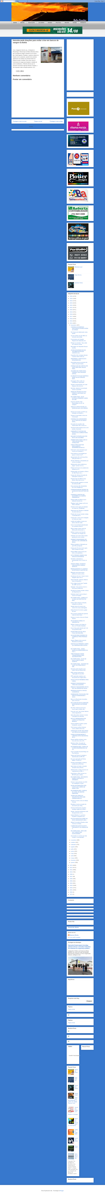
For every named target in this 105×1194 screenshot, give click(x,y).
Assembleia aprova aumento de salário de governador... (79, 363)
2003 (71, 885)
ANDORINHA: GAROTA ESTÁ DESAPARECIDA (78, 359)
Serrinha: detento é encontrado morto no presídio (79, 389)
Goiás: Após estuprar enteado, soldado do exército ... (79, 603)
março (73, 858)
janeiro (73, 862)
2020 (71, 309)
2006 (71, 878)
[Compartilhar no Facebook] (21, 71)
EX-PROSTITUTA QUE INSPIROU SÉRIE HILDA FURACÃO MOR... (79, 377)
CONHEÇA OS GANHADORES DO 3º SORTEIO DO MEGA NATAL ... (79, 420)
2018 (71, 314)
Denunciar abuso (73, 927)
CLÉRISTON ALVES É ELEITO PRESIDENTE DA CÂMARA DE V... (79, 827)
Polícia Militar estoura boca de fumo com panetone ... (78, 552)
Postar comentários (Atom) (39, 126)
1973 (71, 894)
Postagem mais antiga (56, 121)
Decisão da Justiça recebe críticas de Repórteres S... (80, 591)
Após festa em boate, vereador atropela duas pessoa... (79, 766)
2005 (71, 881)
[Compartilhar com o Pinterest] (23, 71)
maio (72, 853)
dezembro (74, 325)
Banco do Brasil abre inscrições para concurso (79, 699)
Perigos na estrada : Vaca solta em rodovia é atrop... (79, 343)
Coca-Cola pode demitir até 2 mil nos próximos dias (79, 628)
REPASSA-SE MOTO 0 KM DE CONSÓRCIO (79, 691)
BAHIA (15, 22)
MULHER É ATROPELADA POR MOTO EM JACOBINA (79, 437)
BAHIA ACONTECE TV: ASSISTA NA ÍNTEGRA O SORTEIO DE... (79, 569)
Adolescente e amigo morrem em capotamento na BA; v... (79, 770)
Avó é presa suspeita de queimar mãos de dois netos (79, 614)
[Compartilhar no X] (20, 71)
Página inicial (38, 121)
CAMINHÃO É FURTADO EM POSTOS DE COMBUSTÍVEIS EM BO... (79, 433)
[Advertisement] (80, 64)
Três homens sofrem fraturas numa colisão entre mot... (78, 728)
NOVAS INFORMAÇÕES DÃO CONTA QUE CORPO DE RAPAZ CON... (78, 787)
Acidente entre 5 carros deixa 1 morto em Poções (79, 594)
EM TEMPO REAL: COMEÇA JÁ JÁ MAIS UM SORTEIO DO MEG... (79, 599)
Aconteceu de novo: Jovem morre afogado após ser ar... (79, 576)
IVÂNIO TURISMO (76, 1132)
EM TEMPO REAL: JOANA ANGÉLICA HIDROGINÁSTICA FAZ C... (79, 650)
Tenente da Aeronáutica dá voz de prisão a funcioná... (80, 428)
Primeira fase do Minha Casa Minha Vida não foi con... (78, 479)
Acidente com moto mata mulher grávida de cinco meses (79, 536)
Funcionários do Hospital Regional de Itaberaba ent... (79, 340)
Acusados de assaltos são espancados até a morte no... (79, 424)
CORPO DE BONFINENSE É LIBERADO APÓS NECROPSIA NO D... (79, 736)
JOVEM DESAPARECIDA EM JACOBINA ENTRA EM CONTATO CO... (78, 351)
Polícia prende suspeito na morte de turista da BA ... (79, 483)
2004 (71, 883)
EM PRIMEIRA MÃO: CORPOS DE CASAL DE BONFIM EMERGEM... (79, 792)
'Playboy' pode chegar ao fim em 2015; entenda (79, 504)
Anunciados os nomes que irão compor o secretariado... (79, 836)
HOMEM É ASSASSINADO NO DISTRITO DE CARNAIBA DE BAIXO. (79, 541)
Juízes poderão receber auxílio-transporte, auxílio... (79, 724)
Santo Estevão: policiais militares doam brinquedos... (79, 580)
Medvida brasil (78, 267)
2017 (71, 316)
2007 (71, 876)
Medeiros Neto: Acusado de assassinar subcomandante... (79, 743)
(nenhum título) (79, 282)
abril (72, 855)
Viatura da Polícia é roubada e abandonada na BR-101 (79, 756)
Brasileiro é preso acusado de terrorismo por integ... (78, 805)
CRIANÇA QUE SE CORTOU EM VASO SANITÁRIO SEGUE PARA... (79, 367)
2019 (71, 312)
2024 (71, 300)
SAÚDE (75, 22)
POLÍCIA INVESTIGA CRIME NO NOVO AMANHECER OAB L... (79, 819)
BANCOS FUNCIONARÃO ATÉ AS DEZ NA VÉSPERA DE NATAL (79, 687)
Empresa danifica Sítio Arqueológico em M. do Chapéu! (77, 403)
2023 (71, 303)
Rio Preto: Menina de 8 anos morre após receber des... (78, 708)
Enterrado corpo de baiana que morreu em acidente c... (79, 450)
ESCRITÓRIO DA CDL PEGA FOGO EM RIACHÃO (78, 632)
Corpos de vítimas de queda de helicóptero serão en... (79, 475)
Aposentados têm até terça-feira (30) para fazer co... (79, 457)
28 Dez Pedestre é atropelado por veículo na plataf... (79, 461)
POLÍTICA (58, 22)
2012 (71, 867)
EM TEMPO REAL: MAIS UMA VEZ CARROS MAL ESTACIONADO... (78, 832)
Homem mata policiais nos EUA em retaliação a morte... (79, 782)
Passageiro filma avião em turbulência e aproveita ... (78, 381)
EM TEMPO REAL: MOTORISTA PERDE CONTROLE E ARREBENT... (79, 778)
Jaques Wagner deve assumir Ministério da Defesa (78, 641)
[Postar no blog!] (18, 71)
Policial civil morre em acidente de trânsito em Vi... (79, 468)
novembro (74, 840)
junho (72, 851)
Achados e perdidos (76, 1156)
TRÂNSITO (83, 22)
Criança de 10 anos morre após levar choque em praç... (79, 548)
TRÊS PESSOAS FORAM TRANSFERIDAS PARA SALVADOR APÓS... (77, 655)
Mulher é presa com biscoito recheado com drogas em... (78, 532)
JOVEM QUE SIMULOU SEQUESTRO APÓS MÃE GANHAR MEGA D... (78, 797)
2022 (71, 305)
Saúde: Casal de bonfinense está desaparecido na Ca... (79, 812)
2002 (71, 887)
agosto (73, 846)
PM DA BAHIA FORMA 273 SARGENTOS (78, 621)
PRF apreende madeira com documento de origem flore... (79, 676)
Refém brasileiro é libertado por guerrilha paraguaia (79, 545)
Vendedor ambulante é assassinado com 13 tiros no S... (79, 560)
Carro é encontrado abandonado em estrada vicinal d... (79, 525)
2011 (71, 869)
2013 (71, 865)
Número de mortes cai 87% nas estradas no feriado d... (79, 412)
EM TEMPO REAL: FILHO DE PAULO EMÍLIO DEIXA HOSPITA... (78, 660)
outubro (73, 842)
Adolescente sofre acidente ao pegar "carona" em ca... (79, 465)
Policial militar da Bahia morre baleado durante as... (78, 500)
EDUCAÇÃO (31, 22)
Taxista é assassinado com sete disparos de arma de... (79, 385)
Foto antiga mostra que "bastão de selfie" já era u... (79, 584)
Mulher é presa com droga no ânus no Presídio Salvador (78, 625)
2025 (71, 298)
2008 (71, 874)
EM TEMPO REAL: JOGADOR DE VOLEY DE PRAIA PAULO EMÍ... (79, 665)
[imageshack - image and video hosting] (68, 1015)
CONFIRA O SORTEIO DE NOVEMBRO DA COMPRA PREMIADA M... (78, 496)
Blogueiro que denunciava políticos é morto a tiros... (78, 573)
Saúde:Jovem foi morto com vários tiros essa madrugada (79, 607)
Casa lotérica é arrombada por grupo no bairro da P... (79, 454)
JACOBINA (41, 22)
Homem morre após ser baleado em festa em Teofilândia (79, 507)
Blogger (62, 1190)
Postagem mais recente (19, 121)
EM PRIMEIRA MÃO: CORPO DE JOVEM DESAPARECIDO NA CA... (79, 748)
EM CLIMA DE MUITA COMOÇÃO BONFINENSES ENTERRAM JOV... (79, 704)
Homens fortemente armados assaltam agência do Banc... (79, 808)
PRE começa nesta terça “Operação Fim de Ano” (77, 673)
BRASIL (22, 22)
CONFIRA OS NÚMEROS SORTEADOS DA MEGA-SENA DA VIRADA (79, 328)
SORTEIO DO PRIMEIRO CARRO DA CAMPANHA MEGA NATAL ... (79, 645)
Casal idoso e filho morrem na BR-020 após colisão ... (78, 774)
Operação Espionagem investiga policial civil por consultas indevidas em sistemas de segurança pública (79, 946)
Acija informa (78, 275)
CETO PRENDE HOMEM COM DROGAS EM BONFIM (79, 556)
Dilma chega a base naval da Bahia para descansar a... (78, 529)
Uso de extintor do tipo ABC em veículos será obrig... (79, 336)
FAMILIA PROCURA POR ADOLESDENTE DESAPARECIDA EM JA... (78, 446)
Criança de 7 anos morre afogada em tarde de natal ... (79, 518)
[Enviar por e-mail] (17, 71)
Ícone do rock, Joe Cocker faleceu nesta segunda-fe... (80, 712)
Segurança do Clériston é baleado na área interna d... (80, 511)
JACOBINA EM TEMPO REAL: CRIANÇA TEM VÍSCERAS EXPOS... (78, 372)
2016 (71, 318)
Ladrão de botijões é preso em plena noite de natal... (79, 522)
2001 (71, 890)
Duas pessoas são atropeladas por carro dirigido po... (79, 486)
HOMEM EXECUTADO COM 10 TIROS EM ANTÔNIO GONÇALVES (79, 441)
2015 (71, 321)
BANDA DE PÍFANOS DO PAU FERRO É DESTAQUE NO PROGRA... (78, 393)
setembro (73, 844)
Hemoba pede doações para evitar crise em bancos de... (78, 669)
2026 (71, 296)
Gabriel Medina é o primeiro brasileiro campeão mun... (78, 815)
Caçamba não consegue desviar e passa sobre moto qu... (79, 355)
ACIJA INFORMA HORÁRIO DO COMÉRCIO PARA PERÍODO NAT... (79, 637)
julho (72, 849)
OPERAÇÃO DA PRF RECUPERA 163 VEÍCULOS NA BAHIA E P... (79, 731)
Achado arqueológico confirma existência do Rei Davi (79, 763)
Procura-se (76, 1147)
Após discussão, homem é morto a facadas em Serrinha (79, 715)
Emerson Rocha (74, 935)
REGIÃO (67, 22)
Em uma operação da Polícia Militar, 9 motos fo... (78, 759)
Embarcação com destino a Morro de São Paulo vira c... (79, 472)
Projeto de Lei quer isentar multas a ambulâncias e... (79, 514)
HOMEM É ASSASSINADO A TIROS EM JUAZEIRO (78, 684)
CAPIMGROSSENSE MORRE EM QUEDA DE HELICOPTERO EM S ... (79, 491)
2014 (71, 323)
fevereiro (73, 860)
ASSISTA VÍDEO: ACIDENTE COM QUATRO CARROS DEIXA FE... (78, 565)
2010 (71, 872)
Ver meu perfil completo (74, 937)
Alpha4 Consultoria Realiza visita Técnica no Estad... (79, 823)
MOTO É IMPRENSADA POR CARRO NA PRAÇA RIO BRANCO (78, 720)
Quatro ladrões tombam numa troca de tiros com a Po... (78, 740)
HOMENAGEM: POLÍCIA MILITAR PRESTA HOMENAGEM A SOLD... (79, 695)
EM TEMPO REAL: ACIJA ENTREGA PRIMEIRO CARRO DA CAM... (79, 398)
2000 (71, 892)
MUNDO (50, 22)
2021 (71, 307)
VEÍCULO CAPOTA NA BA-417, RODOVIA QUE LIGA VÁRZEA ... (79, 408)
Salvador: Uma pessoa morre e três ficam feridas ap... (79, 587)
